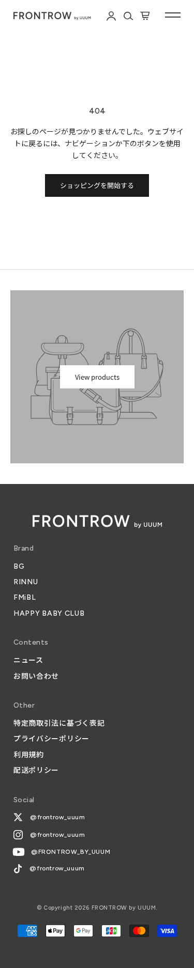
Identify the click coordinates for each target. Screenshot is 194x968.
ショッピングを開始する (97, 185)
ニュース (28, 660)
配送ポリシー (36, 770)
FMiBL (24, 597)
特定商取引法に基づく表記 (59, 723)
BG (18, 566)
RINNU (25, 581)
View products (97, 377)
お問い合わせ (36, 676)
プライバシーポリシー (51, 739)
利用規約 (28, 755)
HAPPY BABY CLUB (49, 613)
